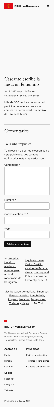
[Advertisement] (27, 42)
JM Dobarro (30, 91)
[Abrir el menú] (48, 6)
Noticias (24, 299)
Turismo (14, 303)
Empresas (43, 291)
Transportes (38, 299)
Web (7, 228)
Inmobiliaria (37, 295)
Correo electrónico (16, 214)
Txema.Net (24, 401)
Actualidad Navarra (16, 95)
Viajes (25, 303)
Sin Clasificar (34, 95)
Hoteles (24, 295)
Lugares (13, 299)
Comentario (12, 164)
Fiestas (13, 295)
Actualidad (28, 291)
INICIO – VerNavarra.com (26, 6)
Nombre (10, 199)
